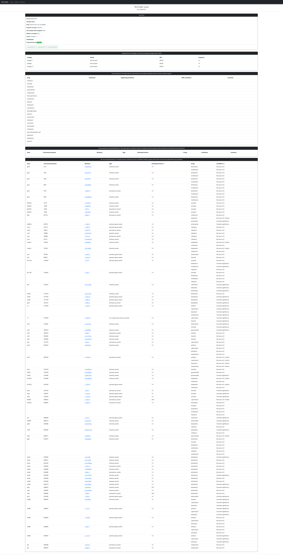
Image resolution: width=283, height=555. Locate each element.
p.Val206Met (88, 469)
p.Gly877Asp (88, 375)
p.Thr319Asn (88, 475)
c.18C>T (87, 390)
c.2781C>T (87, 466)
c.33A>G (87, 342)
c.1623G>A (88, 357)
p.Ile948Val (88, 242)
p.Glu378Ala (88, 481)
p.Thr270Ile (88, 460)
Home (12, 2)
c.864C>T (87, 472)
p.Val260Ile (88, 330)
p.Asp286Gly (88, 378)
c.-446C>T (87, 300)
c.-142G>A (87, 393)
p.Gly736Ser (88, 484)
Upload (17, 2)
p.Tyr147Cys (88, 336)
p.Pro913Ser (88, 478)
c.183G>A (87, 303)
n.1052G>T (88, 318)
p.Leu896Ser (88, 372)
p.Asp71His (88, 421)
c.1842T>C (87, 191)
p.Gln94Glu (88, 499)
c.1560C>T (87, 402)
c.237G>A (87, 399)
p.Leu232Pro (88, 339)
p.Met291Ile (88, 166)
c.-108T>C (87, 224)
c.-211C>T (87, 536)
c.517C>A (87, 236)
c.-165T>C (87, 254)
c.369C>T (87, 333)
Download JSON (52, 47)
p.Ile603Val (88, 345)
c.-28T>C (87, 272)
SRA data (22, 2)
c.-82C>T (87, 526)
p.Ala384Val (88, 185)
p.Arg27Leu (88, 324)
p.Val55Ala (87, 487)
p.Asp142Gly (88, 424)
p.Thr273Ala (88, 284)
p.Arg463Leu (88, 369)
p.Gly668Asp (88, 197)
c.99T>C (87, 209)
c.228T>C (87, 493)
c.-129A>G (87, 384)
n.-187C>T (87, 306)
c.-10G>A (87, 496)
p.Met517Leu (88, 430)
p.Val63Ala (87, 436)
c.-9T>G (87, 260)
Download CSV (31, 47)
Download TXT (42, 47)
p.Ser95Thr (88, 179)
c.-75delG (87, 517)
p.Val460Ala (88, 439)
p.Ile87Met (88, 206)
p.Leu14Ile (87, 457)
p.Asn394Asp (88, 463)
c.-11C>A (87, 508)
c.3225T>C (87, 230)
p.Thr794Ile (88, 248)
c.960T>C (87, 215)
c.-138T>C (87, 227)
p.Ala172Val (88, 233)
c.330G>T (87, 548)
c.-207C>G (87, 297)
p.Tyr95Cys (88, 203)
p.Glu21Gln (88, 173)
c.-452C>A (87, 257)
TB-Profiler (4, 2)
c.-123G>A (87, 396)
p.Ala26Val (88, 212)
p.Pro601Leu (88, 239)
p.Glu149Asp (88, 490)
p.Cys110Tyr (88, 294)
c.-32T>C (87, 418)
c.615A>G (87, 545)
